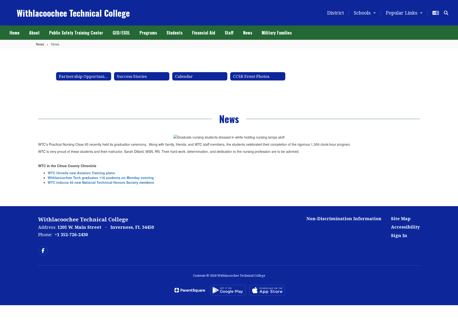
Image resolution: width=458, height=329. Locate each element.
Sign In (399, 235)
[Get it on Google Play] (228, 290)
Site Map (401, 218)
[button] (365, 13)
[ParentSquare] (189, 290)
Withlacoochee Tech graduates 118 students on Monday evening (101, 177)
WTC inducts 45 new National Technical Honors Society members (101, 182)
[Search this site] (446, 12)
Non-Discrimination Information (344, 218)
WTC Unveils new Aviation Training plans (81, 172)
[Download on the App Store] (267, 290)
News (40, 44)
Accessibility (405, 227)
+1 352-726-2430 (71, 234)
